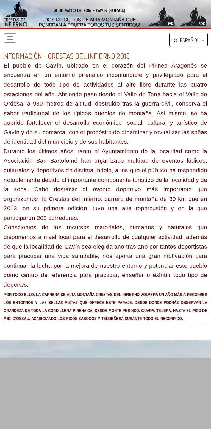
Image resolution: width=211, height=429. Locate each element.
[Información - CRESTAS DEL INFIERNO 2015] (105, 14)
